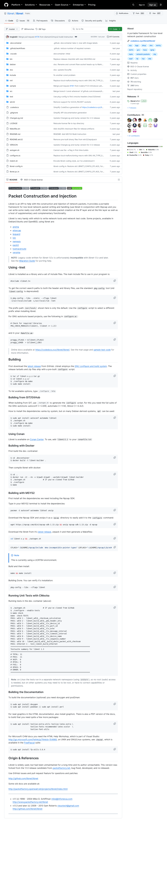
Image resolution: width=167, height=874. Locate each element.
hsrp (145, 50)
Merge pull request (27, 37)
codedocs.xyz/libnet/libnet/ (142, 41)
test (11, 96)
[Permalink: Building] (6, 359)
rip (137, 59)
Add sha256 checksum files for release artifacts (73, 129)
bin (11, 59)
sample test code (102, 349)
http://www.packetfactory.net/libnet (30, 802)
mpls (131, 54)
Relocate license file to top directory (68, 123)
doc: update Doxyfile (62, 70)
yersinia (16, 252)
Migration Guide (27, 260)
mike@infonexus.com (61, 799)
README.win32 (16, 139)
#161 (72, 86)
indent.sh (14, 161)
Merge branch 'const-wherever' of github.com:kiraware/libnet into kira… (84, 91)
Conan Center (37, 439)
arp (130, 45)
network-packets (143, 54)
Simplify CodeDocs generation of (67, 107)
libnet (10, 13)
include (13, 75)
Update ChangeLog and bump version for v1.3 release (76, 118)
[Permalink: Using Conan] (6, 434)
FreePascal (29, 742)
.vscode (13, 54)
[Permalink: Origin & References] (6, 758)
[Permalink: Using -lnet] (6, 267)
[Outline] (119, 180)
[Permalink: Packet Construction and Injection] (6, 196)
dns (151, 45)
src (11, 91)
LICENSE (13, 123)
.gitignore (14, 113)
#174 (37, 37)
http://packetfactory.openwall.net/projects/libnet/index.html (38, 789)
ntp (154, 54)
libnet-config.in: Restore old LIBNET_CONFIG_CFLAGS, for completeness (84, 166)
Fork (140, 13)
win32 (12, 102)
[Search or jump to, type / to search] (133, 5)
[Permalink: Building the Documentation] (6, 692)
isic (14, 237)
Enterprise (78, 4)
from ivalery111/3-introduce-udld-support (92, 86)
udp (149, 59)
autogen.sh (14, 150)
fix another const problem (64, 75)
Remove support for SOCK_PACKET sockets (72, 102)
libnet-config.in (16, 166)
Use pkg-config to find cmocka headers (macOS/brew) (77, 96)
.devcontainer (16, 43)
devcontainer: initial (61, 54)
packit (16, 245)
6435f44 (94, 37)
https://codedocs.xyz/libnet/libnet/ (97, 107)
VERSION (14, 145)
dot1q (158, 45)
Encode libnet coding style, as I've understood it (73, 161)
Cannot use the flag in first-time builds (70, 150)
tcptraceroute (19, 248)
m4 (11, 80)
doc (11, 70)
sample (13, 86)
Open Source (61, 4)
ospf (131, 59)
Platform (15, 4)
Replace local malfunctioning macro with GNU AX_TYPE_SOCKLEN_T (82, 80)
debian (13, 64)
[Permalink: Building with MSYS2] (6, 493)
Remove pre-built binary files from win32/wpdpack (75, 139)
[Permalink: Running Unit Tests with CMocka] (6, 596)
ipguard (16, 234)
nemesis (17, 241)
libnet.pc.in (14, 171)
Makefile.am (15, 129)
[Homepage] (6, 5)
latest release (34, 366)
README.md (15, 134)
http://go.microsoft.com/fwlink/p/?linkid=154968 (32, 739)
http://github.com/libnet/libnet (23, 778)
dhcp (144, 45)
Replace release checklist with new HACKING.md (74, 59)
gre (138, 50)
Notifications (123, 13)
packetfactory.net (61, 768)
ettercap (17, 230)
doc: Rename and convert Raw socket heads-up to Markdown (79, 64)
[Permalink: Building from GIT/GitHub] (6, 397)
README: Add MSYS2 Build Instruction (69, 134)
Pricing (91, 4)
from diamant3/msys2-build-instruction (56, 37)
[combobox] (90, 29)
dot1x (131, 50)
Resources (44, 4)
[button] (115, 280)
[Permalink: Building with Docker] (6, 445)
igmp (152, 50)
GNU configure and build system (91, 366)
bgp (136, 45)
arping (16, 226)
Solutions (30, 4)
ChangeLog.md (16, 118)
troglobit (13, 37)
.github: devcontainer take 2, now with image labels (75, 43)
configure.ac (15, 155)
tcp (143, 59)
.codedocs (14, 107)
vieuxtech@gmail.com (68, 805)
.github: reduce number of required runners (71, 48)
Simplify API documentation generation (70, 113)
